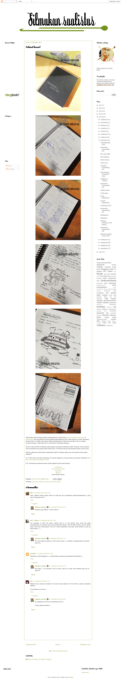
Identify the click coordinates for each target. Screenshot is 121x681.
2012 (100, 252)
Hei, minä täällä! (105, 154)
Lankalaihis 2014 (103, 293)
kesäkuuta (104, 137)
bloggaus (99, 271)
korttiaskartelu (102, 287)
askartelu (100, 267)
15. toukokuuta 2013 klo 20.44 (57, 599)
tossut (109, 321)
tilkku (98, 321)
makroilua (99, 298)
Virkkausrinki (85, 672)
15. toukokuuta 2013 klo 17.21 (41, 581)
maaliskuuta (104, 242)
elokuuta (103, 131)
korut (114, 287)
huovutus (113, 276)
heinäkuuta (104, 134)
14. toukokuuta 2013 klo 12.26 (47, 520)
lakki (114, 291)
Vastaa (32, 500)
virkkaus (58, 481)
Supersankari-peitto (102, 319)
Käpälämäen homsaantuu (78, 437)
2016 (100, 108)
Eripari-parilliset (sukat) (58, 469)
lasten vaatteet (102, 295)
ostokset (104, 309)
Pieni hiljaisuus (104, 157)
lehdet (110, 295)
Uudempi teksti (31, 644)
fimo (115, 271)
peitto (105, 311)
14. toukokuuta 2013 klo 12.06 (42, 493)
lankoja (113, 293)
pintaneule (52, 481)
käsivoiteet (107, 291)
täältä (89, 458)
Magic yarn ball (110, 297)
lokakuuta (104, 125)
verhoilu (99, 323)
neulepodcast (112, 304)
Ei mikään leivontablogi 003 (105, 167)
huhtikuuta (104, 239)
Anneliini (33, 553)
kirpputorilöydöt (101, 285)
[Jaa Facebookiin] (59, 479)
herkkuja (113, 274)
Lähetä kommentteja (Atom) (59, 651)
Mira (31, 493)
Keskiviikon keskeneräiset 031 (105, 210)
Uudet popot (104, 193)
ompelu (99, 309)
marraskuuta (104, 122)
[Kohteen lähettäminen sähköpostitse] (54, 479)
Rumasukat (58, 471)
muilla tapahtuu (110, 298)
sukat (114, 317)
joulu (105, 278)
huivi (109, 276)
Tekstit (9, 166)
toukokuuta (104, 140)
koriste (114, 285)
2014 (100, 114)
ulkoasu (114, 321)
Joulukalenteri (58, 467)
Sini (31, 581)
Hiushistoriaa (104, 215)
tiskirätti (104, 321)
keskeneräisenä (108, 280)
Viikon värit (106, 323)
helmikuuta (104, 245)
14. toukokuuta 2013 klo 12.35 (57, 538)
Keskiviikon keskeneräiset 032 (105, 185)
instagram (99, 278)
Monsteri (58, 472)
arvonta (114, 265)
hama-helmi (107, 274)
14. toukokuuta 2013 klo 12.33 (57, 507)
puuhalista (113, 313)
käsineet (99, 291)
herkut (98, 276)
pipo (107, 313)
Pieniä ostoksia (104, 160)
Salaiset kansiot (105, 190)
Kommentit (10, 169)
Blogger (71, 677)
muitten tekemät (102, 302)
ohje (114, 307)
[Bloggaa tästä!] (55, 479)
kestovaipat (100, 283)
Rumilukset (103, 218)
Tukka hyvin (104, 163)
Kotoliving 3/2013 (105, 205)
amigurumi (101, 265)
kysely (114, 289)
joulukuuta (104, 119)
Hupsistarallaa (29, 439)
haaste (100, 273)
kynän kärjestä (108, 289)
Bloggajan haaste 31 (108, 269)
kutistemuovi (100, 289)
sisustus (106, 317)
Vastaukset (35, 503)
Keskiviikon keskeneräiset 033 (105, 149)
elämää (110, 271)
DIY (104, 271)
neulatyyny (99, 304)
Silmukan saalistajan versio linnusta (106, 222)
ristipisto (99, 315)
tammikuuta (104, 248)
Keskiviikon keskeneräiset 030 (105, 229)
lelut (115, 295)
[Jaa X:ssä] (57, 479)
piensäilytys (113, 311)
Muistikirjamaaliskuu (110, 300)
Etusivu (57, 644)
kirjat (105, 283)
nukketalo (109, 307)
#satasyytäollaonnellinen (104, 262)
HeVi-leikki (103, 276)
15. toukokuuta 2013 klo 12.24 (44, 553)
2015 (100, 111)
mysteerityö (112, 302)
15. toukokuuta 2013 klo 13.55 (57, 566)
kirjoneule (34, 481)
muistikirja (41, 481)
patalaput (99, 311)
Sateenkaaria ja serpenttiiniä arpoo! (104, 174)
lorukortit (99, 297)
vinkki (114, 323)
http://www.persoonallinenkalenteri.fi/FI (37, 459)
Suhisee (68, 437)
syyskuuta (104, 128)
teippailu (113, 319)
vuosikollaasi (109, 325)
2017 (100, 105)
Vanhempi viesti (85, 644)
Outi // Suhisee (34, 520)
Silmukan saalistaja (40, 507)
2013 (100, 117)
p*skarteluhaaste (111, 309)
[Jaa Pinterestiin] (61, 479)
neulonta (47, 481)
